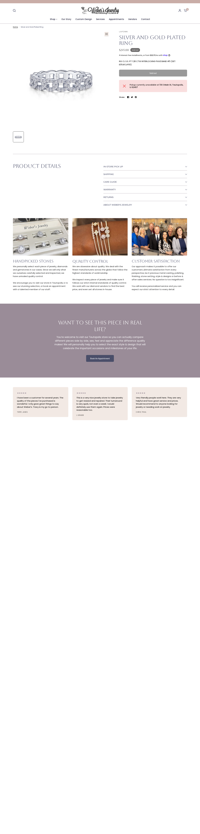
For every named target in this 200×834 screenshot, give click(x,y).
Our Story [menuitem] (66, 19)
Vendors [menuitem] (132, 19)
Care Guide (110, 182)
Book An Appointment (100, 358)
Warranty (109, 189)
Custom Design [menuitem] (83, 19)
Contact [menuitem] (145, 19)
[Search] (15, 10)
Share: (122, 97)
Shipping (108, 174)
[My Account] (179, 10)
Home (15, 27)
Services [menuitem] (100, 19)
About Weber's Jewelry (117, 205)
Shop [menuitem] (52, 19)
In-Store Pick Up (113, 166)
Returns (108, 197)
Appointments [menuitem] (116, 19)
